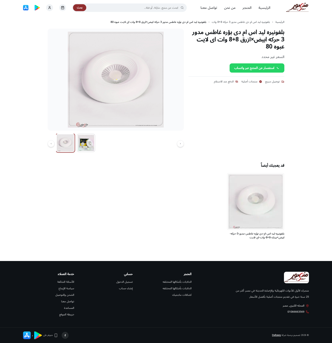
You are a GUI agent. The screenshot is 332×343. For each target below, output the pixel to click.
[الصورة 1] (65, 143)
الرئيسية (264, 7)
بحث (79, 7)
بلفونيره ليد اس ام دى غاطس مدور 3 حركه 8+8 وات (241, 22)
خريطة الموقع (66, 314)
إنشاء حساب (126, 288)
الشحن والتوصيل (64, 295)
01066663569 (295, 312)
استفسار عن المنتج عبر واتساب (254, 68)
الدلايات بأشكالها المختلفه (177, 282)
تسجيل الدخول (124, 282)
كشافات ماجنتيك (182, 295)
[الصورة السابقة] (180, 143)
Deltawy (276, 335)
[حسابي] (62, 7)
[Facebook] (65, 335)
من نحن (230, 7)
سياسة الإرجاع (66, 288)
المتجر (246, 7)
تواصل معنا (209, 7)
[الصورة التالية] (51, 143)
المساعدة (69, 308)
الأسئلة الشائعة (65, 282)
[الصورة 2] (86, 143)
